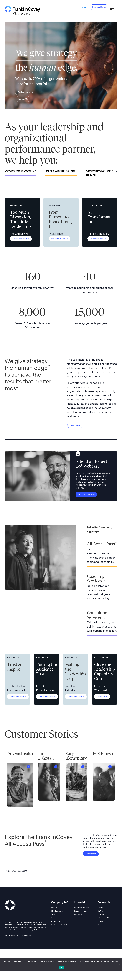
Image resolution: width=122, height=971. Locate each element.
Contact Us (23, 99)
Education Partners (80, 911)
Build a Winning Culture (60, 170)
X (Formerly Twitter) (104, 918)
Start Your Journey (86, 494)
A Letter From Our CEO (59, 925)
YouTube (100, 911)
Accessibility (55, 921)
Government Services (81, 907)
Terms (53, 914)
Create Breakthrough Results (99, 172)
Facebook (101, 914)
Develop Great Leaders (19, 170)
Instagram (101, 921)
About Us (54, 907)
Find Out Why (24, 92)
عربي (84, 6)
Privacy (53, 918)
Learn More (75, 425)
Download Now (20, 238)
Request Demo (99, 7)
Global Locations (57, 911)
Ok (62, 967)
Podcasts (101, 925)
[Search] (116, 8)
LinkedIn (100, 907)
